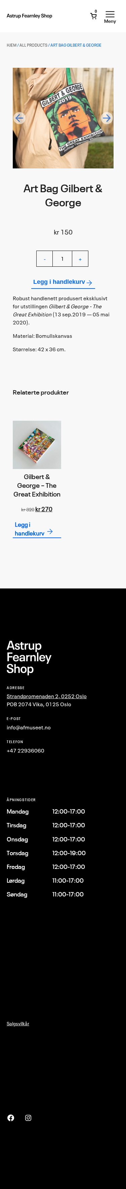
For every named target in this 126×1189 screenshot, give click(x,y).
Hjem (11, 45)
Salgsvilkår (18, 1023)
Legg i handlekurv (59, 281)
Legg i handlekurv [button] (29, 529)
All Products (33, 45)
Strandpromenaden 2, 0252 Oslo (47, 696)
